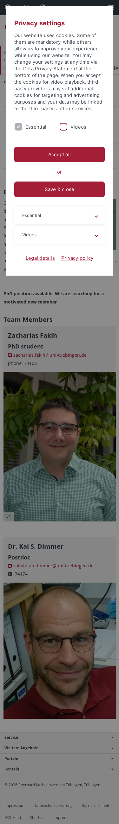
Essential (35, 127)
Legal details (40, 258)
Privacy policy (77, 258)
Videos (78, 127)
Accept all (59, 154)
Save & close (60, 189)
